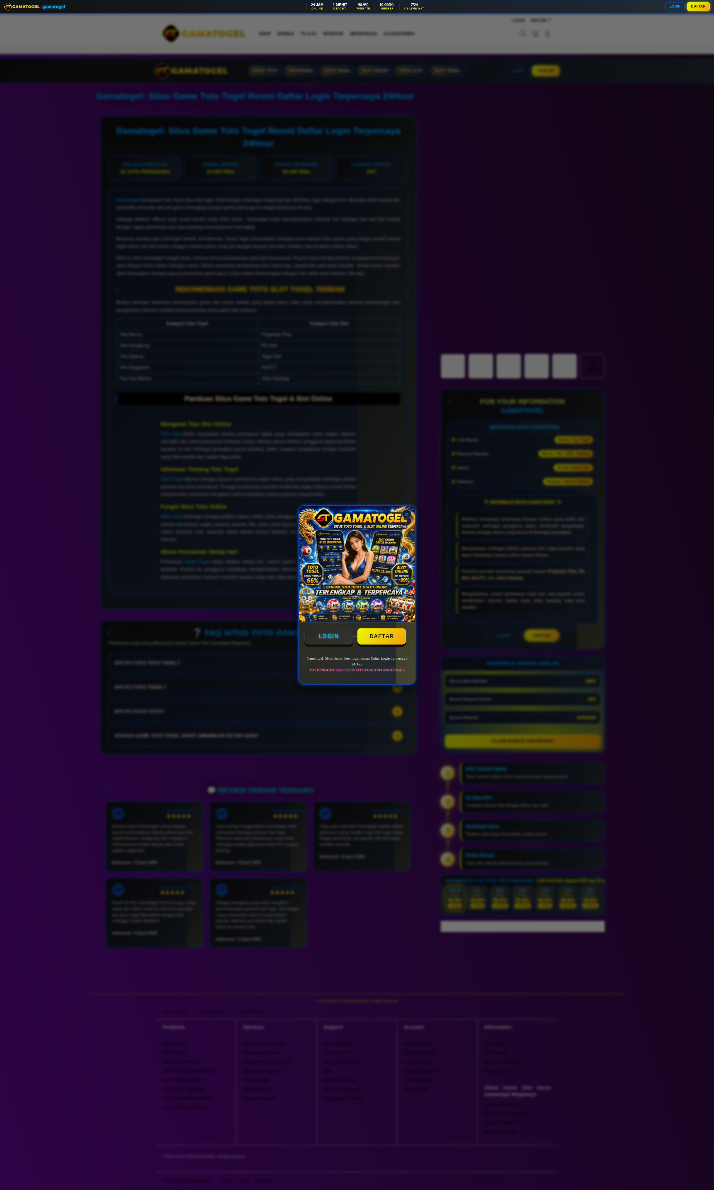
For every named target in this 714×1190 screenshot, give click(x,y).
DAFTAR (698, 6)
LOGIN (675, 6)
